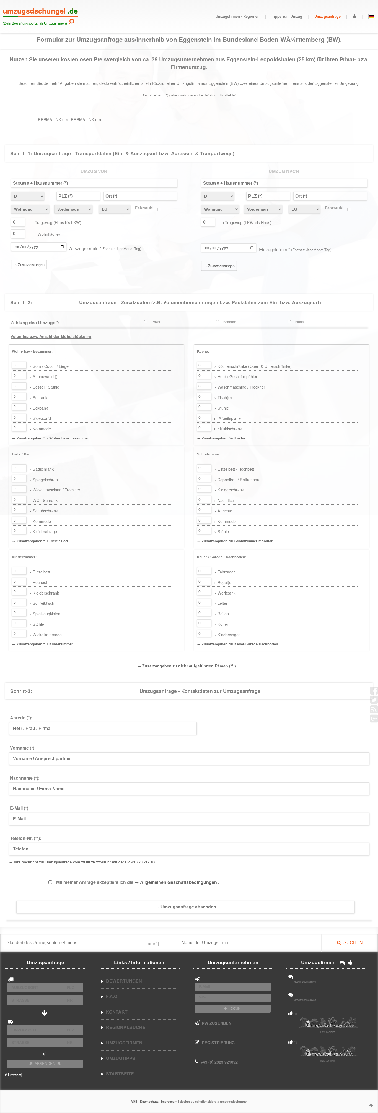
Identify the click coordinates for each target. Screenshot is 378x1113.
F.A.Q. (111, 996)
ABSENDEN (45, 1063)
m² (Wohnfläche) (45, 234)
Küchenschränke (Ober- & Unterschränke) (253, 366)
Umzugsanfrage (327, 16)
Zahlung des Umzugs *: (35, 322)
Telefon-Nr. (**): (25, 838)
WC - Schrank (43, 500)
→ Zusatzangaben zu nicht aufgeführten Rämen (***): (187, 666)
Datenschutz (149, 1101)
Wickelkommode (45, 634)
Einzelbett (39, 572)
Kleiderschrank (229, 490)
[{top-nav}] (371, 1105)
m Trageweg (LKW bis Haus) (246, 222)
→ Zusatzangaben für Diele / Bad (40, 540)
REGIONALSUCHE (125, 1027)
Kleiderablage (43, 531)
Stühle (221, 408)
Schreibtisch (41, 603)
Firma (299, 322)
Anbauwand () (43, 376)
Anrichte (223, 511)
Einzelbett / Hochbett (234, 469)
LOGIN (234, 1008)
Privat (156, 322)
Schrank (38, 397)
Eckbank (38, 408)
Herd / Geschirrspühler (235, 376)
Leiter (220, 603)
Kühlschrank (228, 428)
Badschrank (41, 469)
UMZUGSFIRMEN (123, 1042)
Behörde (229, 322)
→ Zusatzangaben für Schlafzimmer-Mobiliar (235, 540)
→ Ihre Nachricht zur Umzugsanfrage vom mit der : (83, 862)
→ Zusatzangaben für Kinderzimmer (42, 643)
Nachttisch (225, 500)
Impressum (169, 1101)
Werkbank (224, 593)
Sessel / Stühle (44, 387)
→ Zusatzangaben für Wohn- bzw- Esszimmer (50, 438)
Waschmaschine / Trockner (239, 387)
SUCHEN (352, 942)
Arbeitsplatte (227, 418)
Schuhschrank (43, 511)
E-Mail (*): (20, 808)
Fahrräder (224, 572)
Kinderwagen (227, 634)
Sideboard (40, 418)
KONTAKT (116, 1012)
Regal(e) (223, 582)
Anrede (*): (21, 717)
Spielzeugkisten (44, 613)
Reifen (221, 613)
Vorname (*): (23, 748)
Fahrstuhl (144, 208)
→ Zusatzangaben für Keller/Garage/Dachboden (237, 643)
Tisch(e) (223, 397)
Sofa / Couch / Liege (49, 366)
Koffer (221, 624)
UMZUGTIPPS (119, 1058)
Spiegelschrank (44, 479)
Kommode (40, 428)
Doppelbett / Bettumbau (236, 479)
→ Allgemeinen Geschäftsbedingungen (176, 882)
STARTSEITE (119, 1073)
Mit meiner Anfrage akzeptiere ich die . (137, 882)
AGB (134, 1101)
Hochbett (38, 582)
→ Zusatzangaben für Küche (221, 438)
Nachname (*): (25, 778)
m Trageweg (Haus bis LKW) (55, 222)
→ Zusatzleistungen (29, 264)
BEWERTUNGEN (123, 981)
